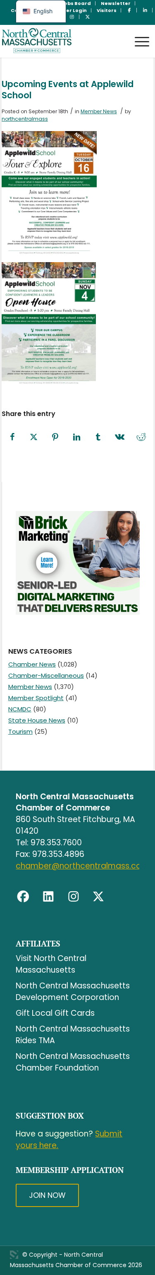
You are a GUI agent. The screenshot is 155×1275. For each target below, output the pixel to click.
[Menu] (137, 33)
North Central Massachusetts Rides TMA (73, 1034)
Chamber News (32, 664)
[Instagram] (73, 896)
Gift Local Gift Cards (55, 1013)
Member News (99, 111)
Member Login (68, 10)
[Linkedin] (48, 896)
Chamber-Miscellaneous (46, 675)
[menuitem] (76, 3)
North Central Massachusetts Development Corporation (73, 991)
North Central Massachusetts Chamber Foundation (73, 1062)
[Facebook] (23, 896)
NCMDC (19, 709)
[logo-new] (62, 41)
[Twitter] (98, 896)
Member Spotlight (36, 697)
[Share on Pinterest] (55, 437)
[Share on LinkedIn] (77, 437)
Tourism (20, 731)
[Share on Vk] (120, 437)
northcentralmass (25, 118)
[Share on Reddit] (141, 437)
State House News (36, 720)
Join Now (47, 1195)
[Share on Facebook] (12, 437)
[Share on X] (34, 437)
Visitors (107, 10)
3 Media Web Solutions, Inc (14, 1255)
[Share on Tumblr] (98, 437)
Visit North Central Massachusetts (51, 964)
